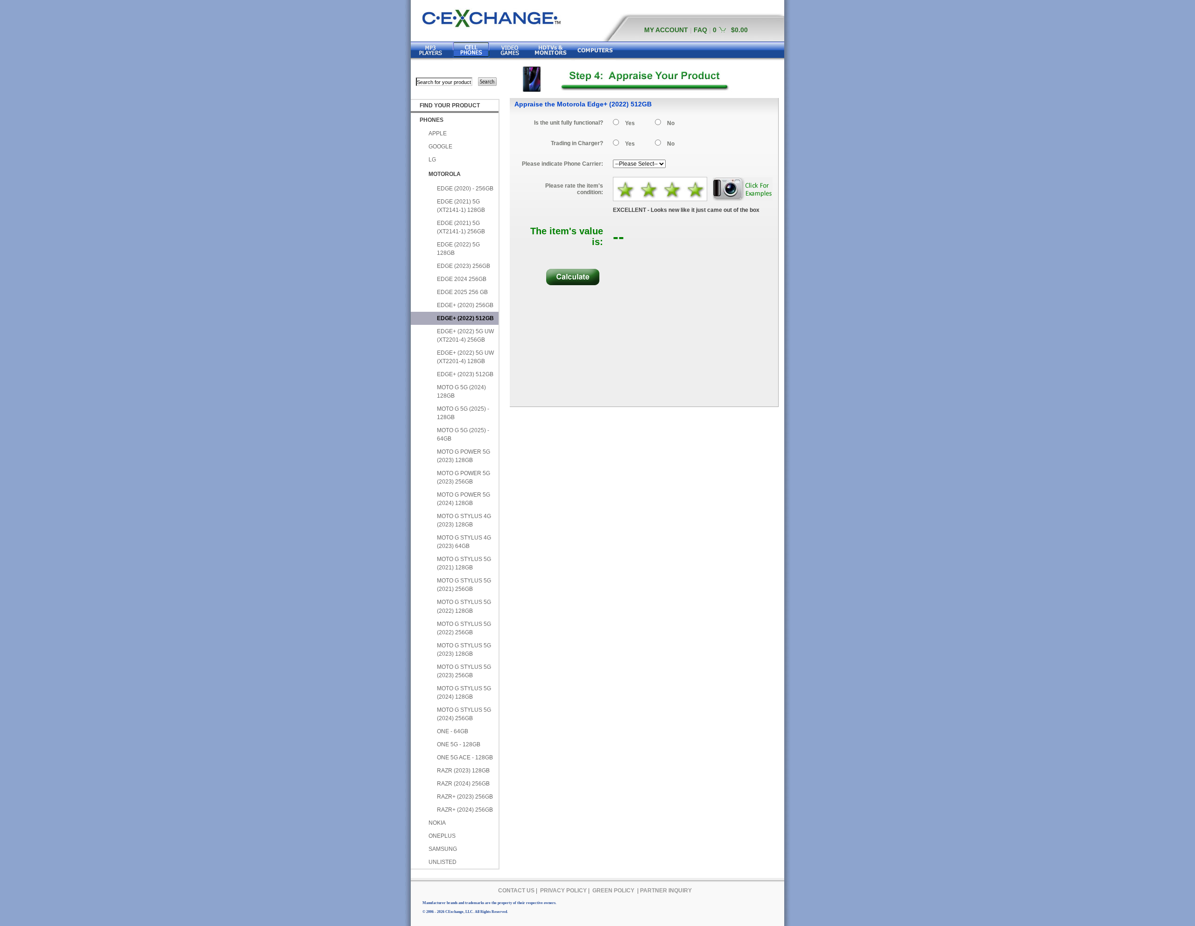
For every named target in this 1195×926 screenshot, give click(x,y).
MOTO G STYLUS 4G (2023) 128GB (464, 520)
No (671, 123)
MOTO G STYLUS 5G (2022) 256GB (464, 628)
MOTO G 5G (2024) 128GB (461, 391)
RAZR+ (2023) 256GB (465, 796)
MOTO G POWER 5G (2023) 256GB (463, 477)
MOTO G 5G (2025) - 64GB (463, 434)
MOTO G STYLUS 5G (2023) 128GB (464, 649)
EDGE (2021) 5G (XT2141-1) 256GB (461, 227)
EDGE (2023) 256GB (463, 266)
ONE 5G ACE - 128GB (465, 757)
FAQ (700, 30)
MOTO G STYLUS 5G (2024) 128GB (464, 692)
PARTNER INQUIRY (666, 890)
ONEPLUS (442, 836)
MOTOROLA (445, 174)
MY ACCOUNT (666, 30)
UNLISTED (443, 862)
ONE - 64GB (452, 731)
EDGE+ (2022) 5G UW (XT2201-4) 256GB (465, 335)
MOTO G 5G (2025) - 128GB (463, 413)
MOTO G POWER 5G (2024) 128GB (463, 498)
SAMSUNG (443, 849)
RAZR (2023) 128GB (463, 770)
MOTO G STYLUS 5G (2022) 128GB (464, 606)
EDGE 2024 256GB (461, 279)
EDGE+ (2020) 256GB (465, 305)
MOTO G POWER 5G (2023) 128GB (463, 456)
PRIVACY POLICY (563, 890)
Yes (630, 123)
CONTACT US (516, 890)
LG (432, 159)
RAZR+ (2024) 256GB (465, 810)
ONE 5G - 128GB (458, 744)
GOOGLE (440, 146)
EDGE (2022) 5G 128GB (458, 248)
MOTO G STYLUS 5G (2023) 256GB (464, 671)
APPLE (438, 133)
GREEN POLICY (613, 890)
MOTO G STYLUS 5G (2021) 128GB (464, 563)
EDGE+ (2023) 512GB (465, 374)
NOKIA (437, 823)
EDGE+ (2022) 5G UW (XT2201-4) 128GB (465, 357)
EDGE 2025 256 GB (462, 292)
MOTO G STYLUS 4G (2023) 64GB (464, 541)
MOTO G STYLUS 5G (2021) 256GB (464, 584)
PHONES (431, 120)
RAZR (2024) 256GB (463, 783)
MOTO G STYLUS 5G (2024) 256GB (464, 714)
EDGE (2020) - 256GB (465, 188)
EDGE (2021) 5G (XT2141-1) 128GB (461, 205)
